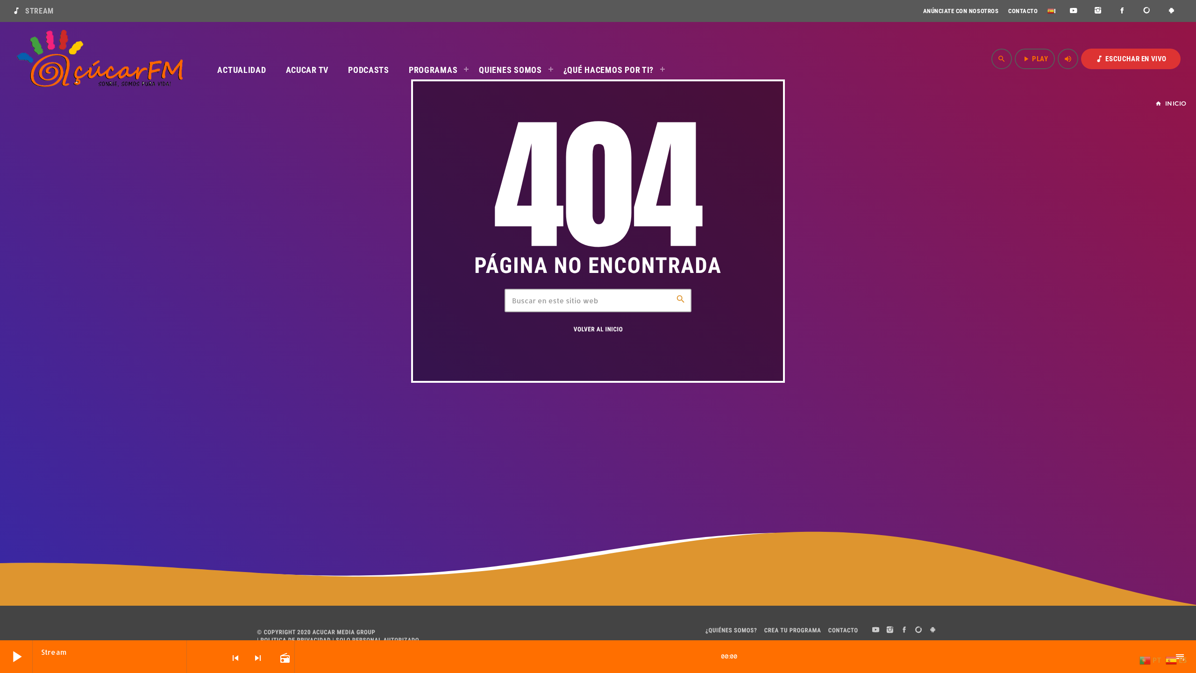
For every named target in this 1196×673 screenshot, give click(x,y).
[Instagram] (1098, 11)
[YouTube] (1073, 11)
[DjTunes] (1147, 11)
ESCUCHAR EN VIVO (1131, 59)
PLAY (1035, 59)
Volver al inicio (598, 329)
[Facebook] (1122, 11)
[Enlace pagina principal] (99, 59)
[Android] (1171, 11)
